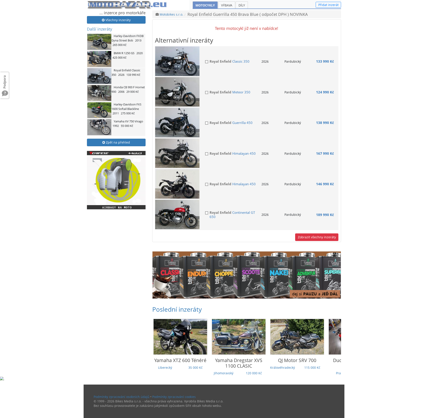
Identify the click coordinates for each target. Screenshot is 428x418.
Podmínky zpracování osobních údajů (121, 397)
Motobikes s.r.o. (171, 14)
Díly (242, 5)
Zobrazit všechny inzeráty (317, 237)
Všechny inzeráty (118, 20)
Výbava (226, 5)
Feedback (4, 79)
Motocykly (205, 5)
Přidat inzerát (328, 5)
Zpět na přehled (117, 142)
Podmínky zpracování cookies (174, 397)
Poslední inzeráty (177, 309)
